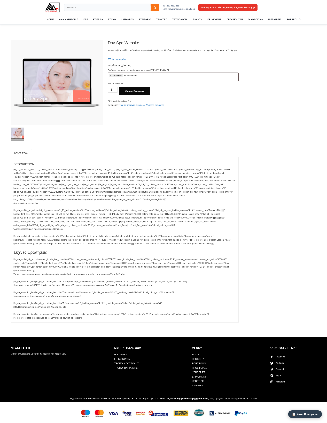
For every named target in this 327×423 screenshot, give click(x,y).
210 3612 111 (173, 6)
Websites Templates (155, 105)
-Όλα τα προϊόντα (127, 105)
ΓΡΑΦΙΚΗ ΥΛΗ (235, 19)
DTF (85, 19)
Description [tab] (21, 153)
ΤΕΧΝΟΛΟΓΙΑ (180, 19)
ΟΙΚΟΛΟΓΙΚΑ (255, 19)
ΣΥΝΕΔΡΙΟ (145, 19)
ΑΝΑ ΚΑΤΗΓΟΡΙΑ (68, 19)
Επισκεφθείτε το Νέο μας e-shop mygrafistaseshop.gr (228, 7)
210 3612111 (162, 398)
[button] (117, 59)
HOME (50, 19)
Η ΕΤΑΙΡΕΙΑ (275, 19)
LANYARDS (127, 19)
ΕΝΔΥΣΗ (197, 19)
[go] (155, 7)
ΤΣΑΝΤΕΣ (161, 19)
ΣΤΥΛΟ (112, 19)
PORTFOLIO (294, 19)
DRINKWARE (214, 19)
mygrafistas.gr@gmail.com (182, 9)
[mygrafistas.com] (52, 7)
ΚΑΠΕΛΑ (98, 19)
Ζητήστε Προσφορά (134, 91)
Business (140, 105)
